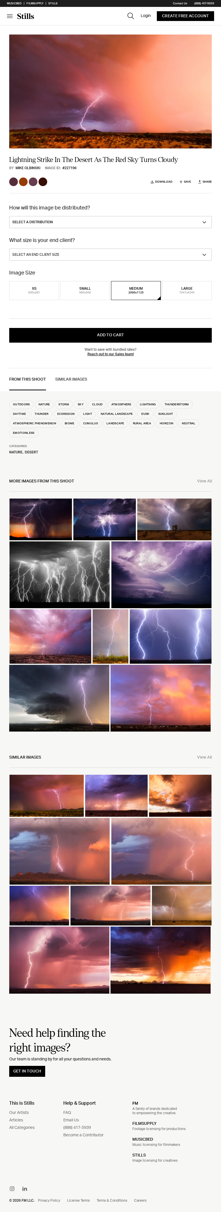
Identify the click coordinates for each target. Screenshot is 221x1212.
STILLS (139, 1155)
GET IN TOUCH (27, 1071)
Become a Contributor (83, 1135)
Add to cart (110, 335)
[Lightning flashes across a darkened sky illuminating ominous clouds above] (161, 574)
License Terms (78, 1200)
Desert (31, 452)
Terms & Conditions (112, 1200)
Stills (53, 3)
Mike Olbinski (28, 168)
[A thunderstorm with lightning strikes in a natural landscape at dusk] (39, 906)
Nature (15, 452)
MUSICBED (142, 1139)
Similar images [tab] (71, 379)
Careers (140, 1200)
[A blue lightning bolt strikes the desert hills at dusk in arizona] (180, 795)
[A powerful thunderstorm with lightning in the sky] (104, 519)
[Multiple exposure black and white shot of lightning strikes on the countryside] (59, 574)
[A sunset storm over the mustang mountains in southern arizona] (59, 851)
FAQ (67, 1113)
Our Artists (19, 1113)
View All (204, 481)
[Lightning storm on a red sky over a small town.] (160, 698)
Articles (16, 1120)
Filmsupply (34, 3)
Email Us (71, 1120)
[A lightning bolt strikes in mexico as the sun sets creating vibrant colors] (59, 960)
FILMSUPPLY (144, 1124)
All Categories (22, 1128)
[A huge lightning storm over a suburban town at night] (50, 636)
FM (135, 1103)
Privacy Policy (49, 1200)
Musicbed (14, 3)
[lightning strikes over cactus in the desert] (110, 636)
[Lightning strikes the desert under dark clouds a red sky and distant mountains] (160, 960)
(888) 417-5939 (204, 3)
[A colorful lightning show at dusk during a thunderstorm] (46, 795)
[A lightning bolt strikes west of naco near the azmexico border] (110, 906)
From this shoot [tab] (27, 379)
